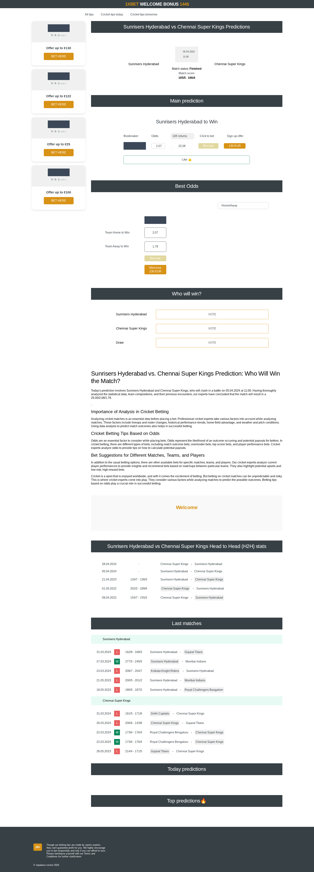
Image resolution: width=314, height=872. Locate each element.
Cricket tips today (112, 14)
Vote (212, 314)
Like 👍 (187, 159)
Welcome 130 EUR (155, 269)
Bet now (208, 145)
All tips (89, 14)
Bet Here (58, 56)
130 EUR (235, 145)
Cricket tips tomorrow (143, 14)
